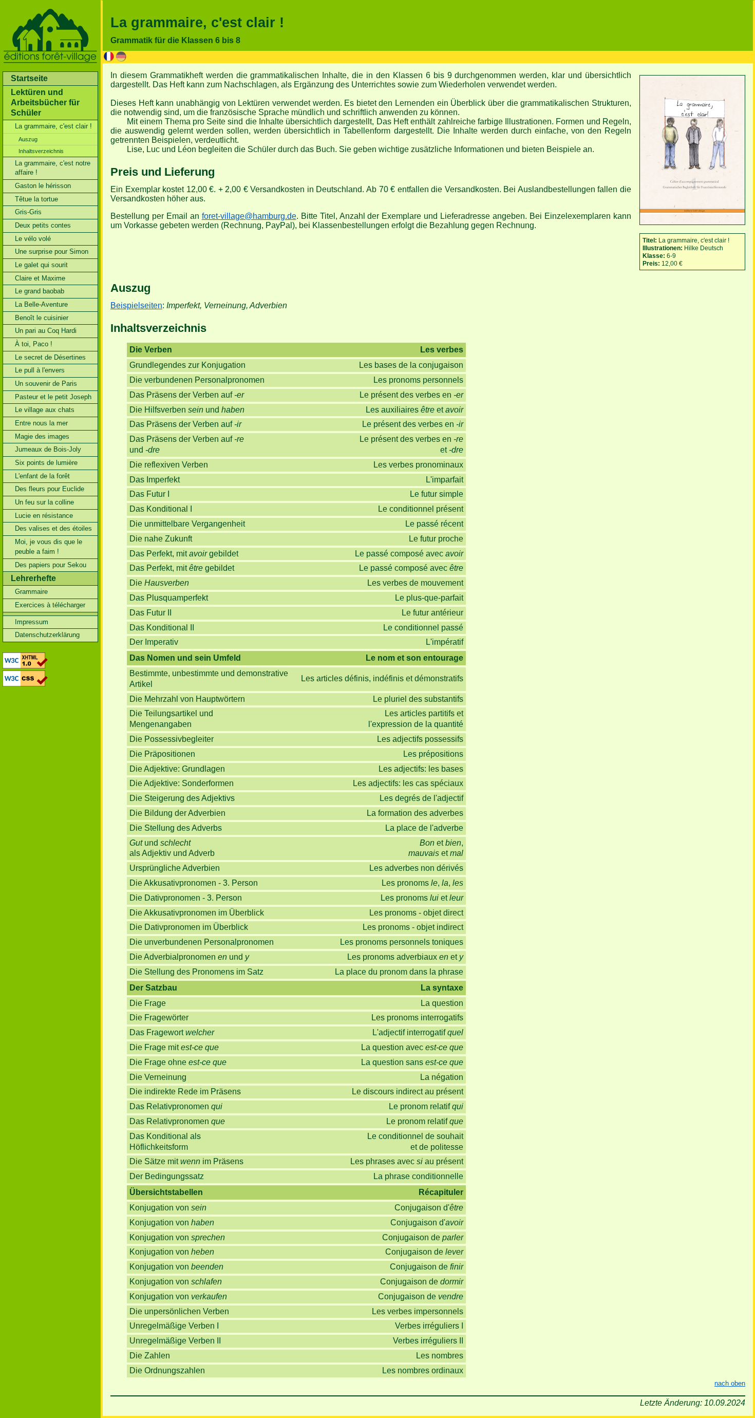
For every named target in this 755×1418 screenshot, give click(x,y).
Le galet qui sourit (41, 265)
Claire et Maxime (40, 278)
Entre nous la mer (41, 423)
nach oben (729, 1383)
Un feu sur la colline (44, 502)
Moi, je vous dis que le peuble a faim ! (48, 546)
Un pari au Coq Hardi (46, 330)
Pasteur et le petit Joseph (53, 397)
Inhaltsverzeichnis (41, 151)
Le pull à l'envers (40, 370)
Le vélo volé (33, 238)
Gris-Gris (28, 212)
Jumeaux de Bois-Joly (48, 449)
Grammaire (31, 591)
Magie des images (42, 436)
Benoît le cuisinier (41, 318)
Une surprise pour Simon (51, 251)
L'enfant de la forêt (42, 476)
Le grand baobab (39, 291)
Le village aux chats (44, 410)
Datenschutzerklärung (47, 635)
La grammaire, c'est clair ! (53, 126)
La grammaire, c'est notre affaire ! (52, 168)
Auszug (27, 139)
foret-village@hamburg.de (249, 216)
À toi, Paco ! (33, 344)
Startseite (29, 78)
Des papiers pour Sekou (50, 565)
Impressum (31, 622)
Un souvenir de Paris (46, 383)
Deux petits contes (43, 225)
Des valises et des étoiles (53, 528)
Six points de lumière (46, 463)
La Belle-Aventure (41, 304)
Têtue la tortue (36, 199)
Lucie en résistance (44, 515)
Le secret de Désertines (50, 357)
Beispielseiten (136, 305)
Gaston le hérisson (43, 186)
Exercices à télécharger (50, 605)
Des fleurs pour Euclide (49, 489)
